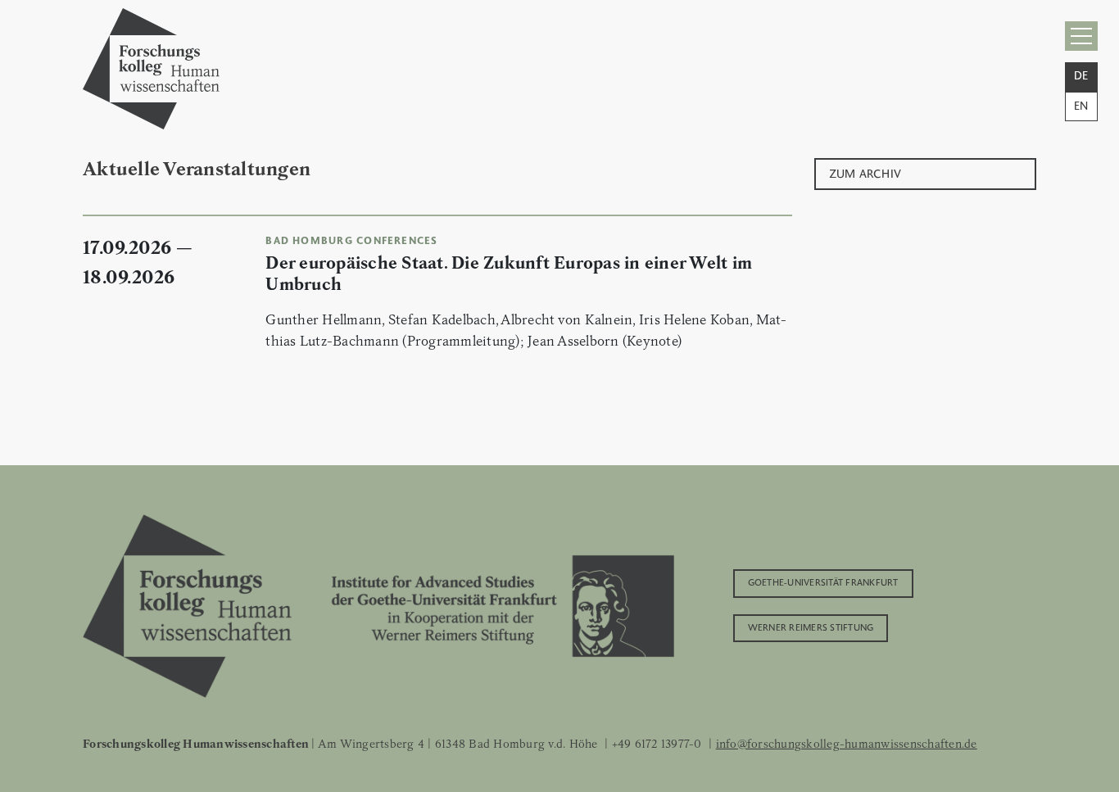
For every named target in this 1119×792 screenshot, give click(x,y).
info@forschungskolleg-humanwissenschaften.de (846, 743)
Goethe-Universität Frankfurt (823, 581)
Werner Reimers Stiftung (811, 626)
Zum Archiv (865, 172)
